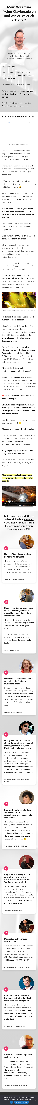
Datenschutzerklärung (21, 1102)
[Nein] (36, 1100)
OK (11, 1102)
